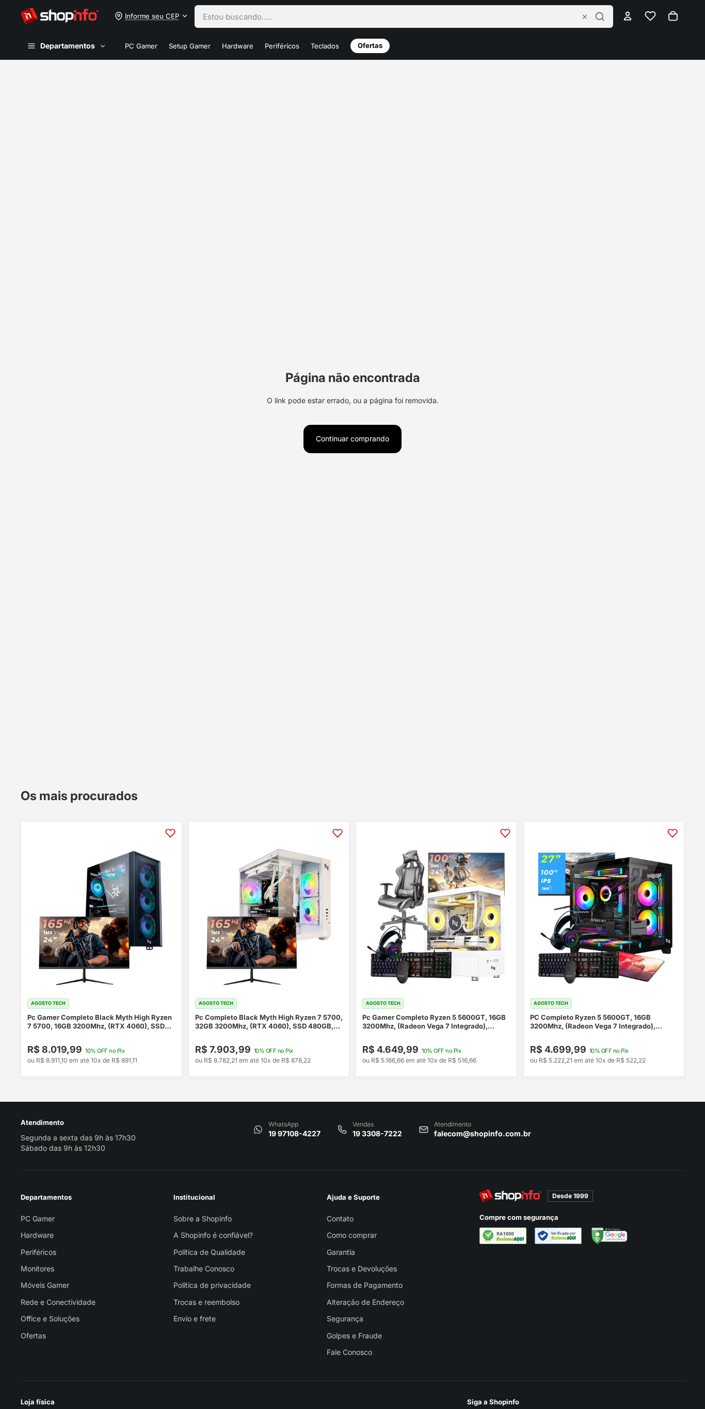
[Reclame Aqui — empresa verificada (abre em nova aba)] (558, 1236)
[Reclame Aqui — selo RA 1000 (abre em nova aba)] (502, 1236)
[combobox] (389, 16)
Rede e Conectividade (58, 1302)
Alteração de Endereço (365, 1302)
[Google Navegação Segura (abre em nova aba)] (608, 1236)
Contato (340, 1218)
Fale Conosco (349, 1352)
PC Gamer (141, 46)
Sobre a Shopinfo (202, 1218)
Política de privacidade (212, 1285)
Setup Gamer (190, 46)
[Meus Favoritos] (650, 16)
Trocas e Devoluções (362, 1268)
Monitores (37, 1268)
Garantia (341, 1252)
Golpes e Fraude (354, 1335)
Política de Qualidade (209, 1252)
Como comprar (352, 1235)
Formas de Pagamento (365, 1285)
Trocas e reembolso (206, 1302)
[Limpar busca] (584, 16)
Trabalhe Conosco (203, 1268)
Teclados (325, 46)
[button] (151, 16)
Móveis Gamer (45, 1285)
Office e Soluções (50, 1318)
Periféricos (282, 46)
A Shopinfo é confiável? (213, 1235)
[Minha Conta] (627, 16)
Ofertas (370, 45)
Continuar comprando (352, 438)
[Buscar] (600, 16)
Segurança (345, 1318)
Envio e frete (194, 1318)
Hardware (237, 46)
